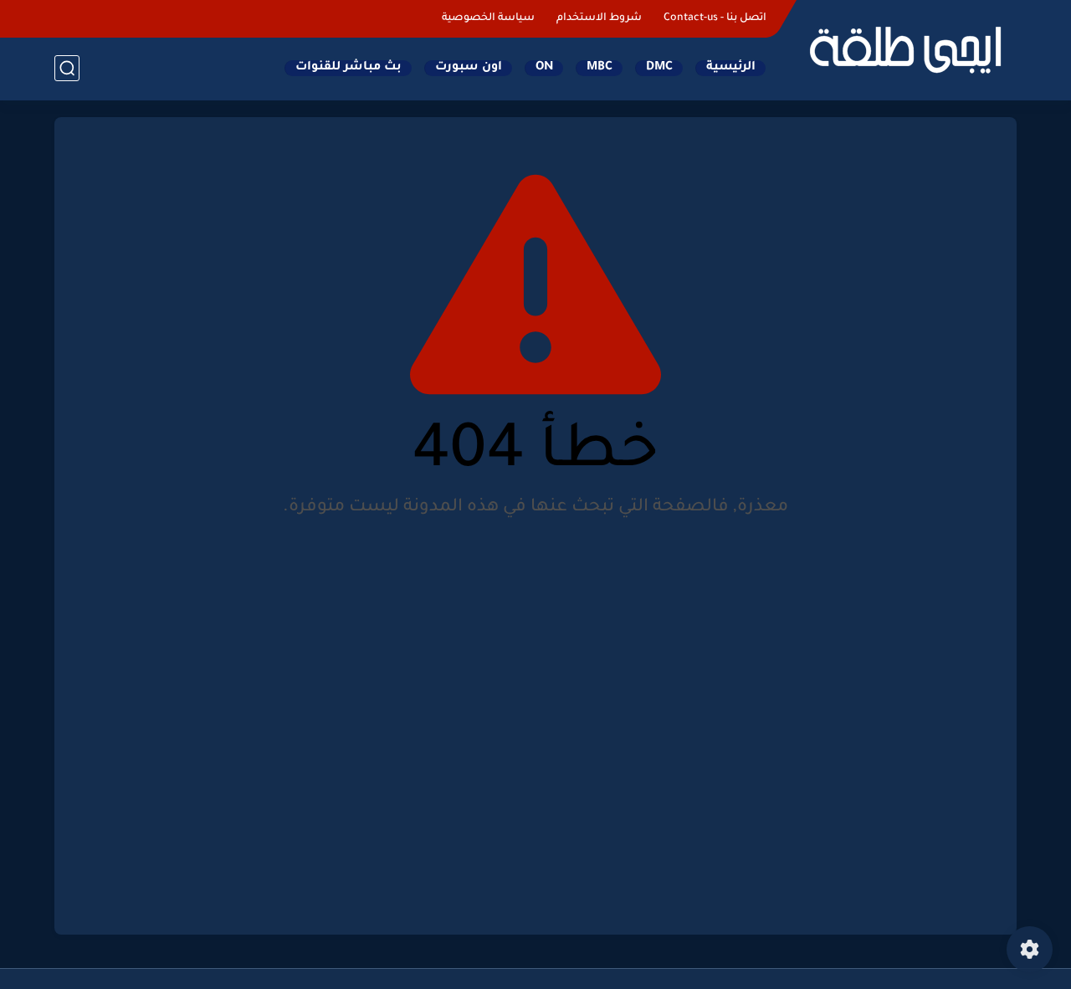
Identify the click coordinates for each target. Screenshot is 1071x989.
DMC (659, 67)
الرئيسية (731, 67)
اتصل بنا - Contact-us (715, 18)
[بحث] (66, 68)
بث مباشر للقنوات (348, 67)
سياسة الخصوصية (488, 18)
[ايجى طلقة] (903, 48)
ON (544, 67)
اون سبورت (468, 67)
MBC (599, 67)
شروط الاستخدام (599, 18)
